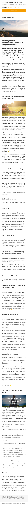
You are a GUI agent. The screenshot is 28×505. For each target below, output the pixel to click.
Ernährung (4, 497)
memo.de (21, 298)
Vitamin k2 (16, 498)
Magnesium (15, 497)
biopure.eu (20, 292)
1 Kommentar (10, 499)
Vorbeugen (20, 498)
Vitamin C (8, 498)
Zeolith (3, 499)
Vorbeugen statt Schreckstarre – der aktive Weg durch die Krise (12, 43)
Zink (6, 499)
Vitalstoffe (4, 498)
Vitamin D (12, 498)
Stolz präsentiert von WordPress (19, 503)
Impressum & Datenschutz (7, 503)
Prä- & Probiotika (21, 497)
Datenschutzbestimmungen (13, 7)
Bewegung (16, 496)
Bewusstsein (21, 496)
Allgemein (12, 496)
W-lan (23, 498)
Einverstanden (14, 10)
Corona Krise (10, 497)
